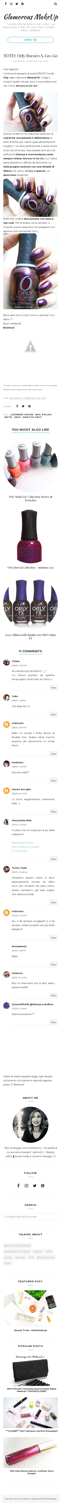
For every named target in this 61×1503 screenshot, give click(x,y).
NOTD (8, 417)
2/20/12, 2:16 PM (19, 1008)
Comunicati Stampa (17, 1251)
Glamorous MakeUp (30, 17)
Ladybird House (22, 414)
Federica (17, 973)
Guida (8, 1257)
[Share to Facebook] (17, 406)
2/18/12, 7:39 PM (19, 766)
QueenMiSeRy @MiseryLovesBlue (32, 1004)
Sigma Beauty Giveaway (26, 846)
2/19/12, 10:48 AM (19, 872)
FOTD (49, 1251)
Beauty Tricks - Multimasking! (30, 1330)
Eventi (38, 1251)
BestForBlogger (49, 1499)
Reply (53, 687)
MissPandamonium (23, 842)
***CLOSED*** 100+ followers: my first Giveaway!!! (32, 1431)
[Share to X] (23, 406)
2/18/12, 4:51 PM (19, 700)
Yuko (15, 696)
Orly (17, 417)
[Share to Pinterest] (29, 406)
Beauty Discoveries (17, 1246)
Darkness (17, 762)
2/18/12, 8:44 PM (19, 793)
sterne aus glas (21, 789)
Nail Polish (43, 414)
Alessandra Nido (22, 820)
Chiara (16, 661)
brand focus (45, 1257)
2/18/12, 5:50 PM (19, 727)
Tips (31, 1257)
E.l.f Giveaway (19, 850)
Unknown (18, 723)
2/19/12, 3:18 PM (19, 950)
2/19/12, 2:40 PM (19, 915)
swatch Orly (32, 417)
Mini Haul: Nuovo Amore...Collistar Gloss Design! (32, 1472)
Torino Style (19, 867)
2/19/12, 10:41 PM (19, 977)
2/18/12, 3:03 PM (19, 665)
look (8, 1263)
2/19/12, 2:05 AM (19, 824)
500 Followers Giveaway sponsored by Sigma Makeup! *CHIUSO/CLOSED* (31, 1390)
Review (20, 1257)
